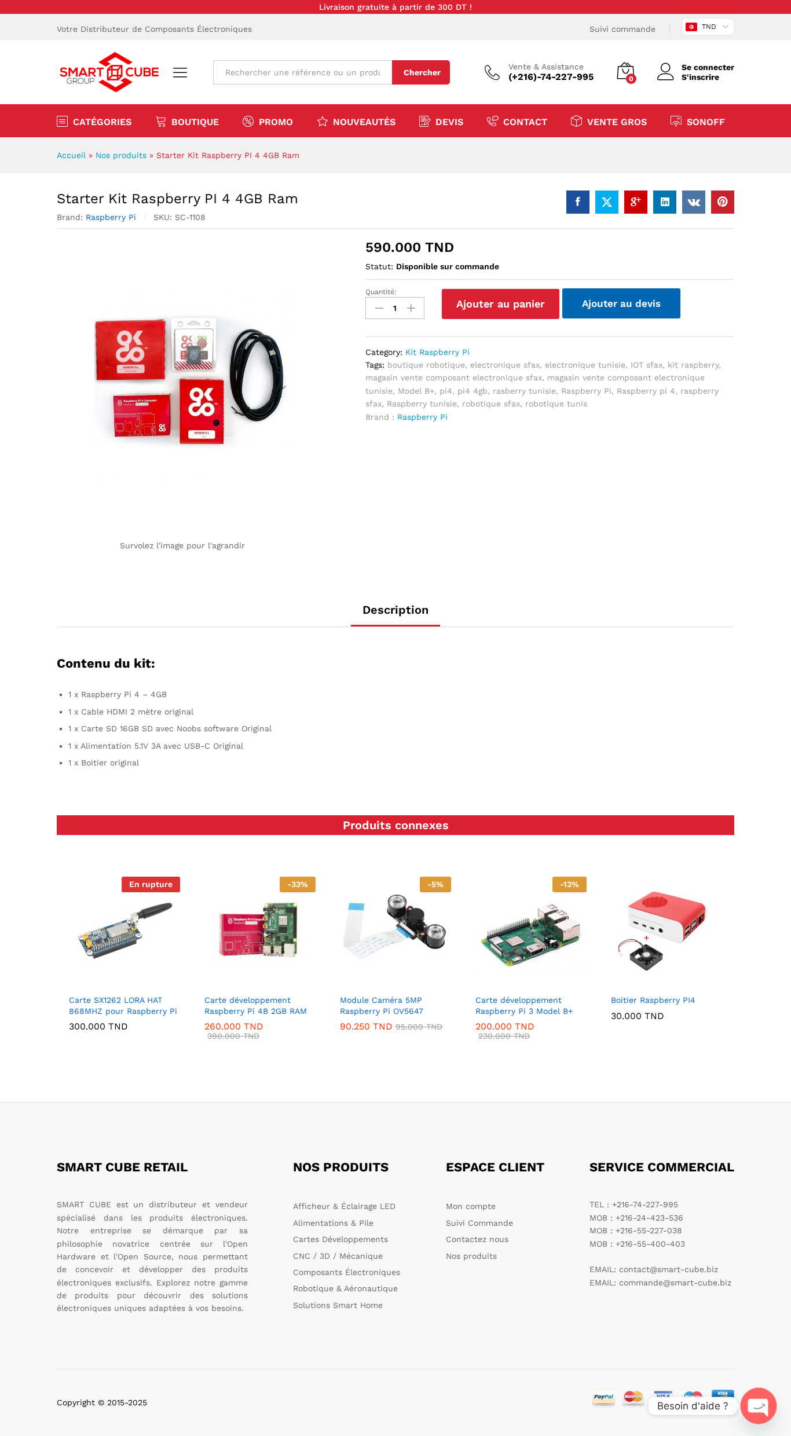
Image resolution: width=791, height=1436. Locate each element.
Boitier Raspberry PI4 (653, 1000)
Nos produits (121, 155)
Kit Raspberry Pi (437, 352)
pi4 (446, 390)
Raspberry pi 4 (646, 390)
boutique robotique (426, 364)
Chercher (422, 72)
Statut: (379, 266)
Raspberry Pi (111, 217)
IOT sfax (646, 364)
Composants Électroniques (346, 1272)
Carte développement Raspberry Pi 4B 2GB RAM (255, 1005)
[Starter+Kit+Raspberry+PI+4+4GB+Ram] (606, 202)
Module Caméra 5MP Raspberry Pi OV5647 (381, 1005)
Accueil (71, 155)
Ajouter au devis (621, 303)
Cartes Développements (340, 1239)
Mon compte (471, 1206)
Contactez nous (477, 1239)
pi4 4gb (472, 390)
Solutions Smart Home (338, 1305)
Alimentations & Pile (333, 1223)
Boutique (195, 121)
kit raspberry (693, 364)
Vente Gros (617, 121)
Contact (525, 121)
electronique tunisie (585, 364)
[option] (124, 962)
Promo (276, 121)
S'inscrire (700, 77)
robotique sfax (491, 403)
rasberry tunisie (524, 390)
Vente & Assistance (546, 66)
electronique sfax (505, 364)
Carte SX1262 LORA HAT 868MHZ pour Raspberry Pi (123, 1005)
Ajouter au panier (500, 304)
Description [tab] (395, 610)
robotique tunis (556, 403)
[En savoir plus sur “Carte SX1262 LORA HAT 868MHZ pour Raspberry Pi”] (123, 981)
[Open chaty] (758, 1406)
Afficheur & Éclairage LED (344, 1206)
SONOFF (706, 121)
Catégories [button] (102, 121)
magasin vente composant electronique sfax (453, 377)
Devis (449, 121)
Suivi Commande (479, 1223)
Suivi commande (622, 29)
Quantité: (381, 291)
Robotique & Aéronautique (345, 1288)
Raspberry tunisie (422, 403)
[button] (258, 981)
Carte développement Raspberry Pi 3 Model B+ (524, 1005)
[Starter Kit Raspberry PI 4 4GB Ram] (577, 202)
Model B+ (416, 390)
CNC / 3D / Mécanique (338, 1256)
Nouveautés (364, 121)
